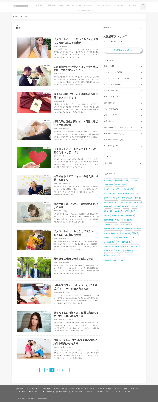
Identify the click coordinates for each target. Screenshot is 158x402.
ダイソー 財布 (120, 198)
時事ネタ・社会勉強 (94, 5)
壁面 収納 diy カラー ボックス (113, 229)
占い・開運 (47, 5)
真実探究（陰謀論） (58, 5)
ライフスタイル (119, 5)
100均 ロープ (108, 251)
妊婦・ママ (90, 10)
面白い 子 (135, 233)
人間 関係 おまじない (111, 224)
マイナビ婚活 (108, 184)
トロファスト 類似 (120, 184)
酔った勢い (125, 206)
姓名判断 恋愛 (129, 215)
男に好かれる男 (109, 198)
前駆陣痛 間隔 (108, 220)
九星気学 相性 (117, 180)
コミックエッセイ (107, 5)
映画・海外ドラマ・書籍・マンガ (76, 5)
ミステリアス (134, 180)
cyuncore (20, 5)
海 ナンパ (107, 215)
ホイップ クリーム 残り (111, 246)
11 (73, 370)
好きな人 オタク (125, 233)
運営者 (127, 391)
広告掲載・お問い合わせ (94, 391)
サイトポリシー (77, 391)
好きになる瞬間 (128, 189)
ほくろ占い (107, 180)
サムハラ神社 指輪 (123, 193)
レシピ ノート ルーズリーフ (113, 189)
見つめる (137, 198)
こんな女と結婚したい (111, 233)
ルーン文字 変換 (109, 242)
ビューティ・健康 (130, 5)
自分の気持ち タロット (111, 202)
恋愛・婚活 (39, 5)
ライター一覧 (47, 391)
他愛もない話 (129, 251)
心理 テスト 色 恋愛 (126, 224)
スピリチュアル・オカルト (116, 78)
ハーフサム (134, 193)
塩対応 (126, 180)
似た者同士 (137, 229)
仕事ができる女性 (117, 215)
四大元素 (129, 198)
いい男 (132, 237)
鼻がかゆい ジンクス (110, 237)
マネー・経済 (82, 10)
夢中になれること (109, 255)
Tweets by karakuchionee (113, 260)
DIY (119, 255)
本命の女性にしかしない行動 (130, 246)
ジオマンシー (123, 237)
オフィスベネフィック (113, 391)
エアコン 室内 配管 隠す (123, 242)
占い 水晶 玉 (125, 211)
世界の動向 (110, 103)
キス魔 (117, 211)
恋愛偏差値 (128, 229)
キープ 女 (134, 206)
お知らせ (109, 66)
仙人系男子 (107, 206)
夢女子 (133, 211)
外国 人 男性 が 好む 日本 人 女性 (131, 202)
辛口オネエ (111, 146)
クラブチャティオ (109, 193)
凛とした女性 (108, 211)
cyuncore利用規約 (62, 391)
